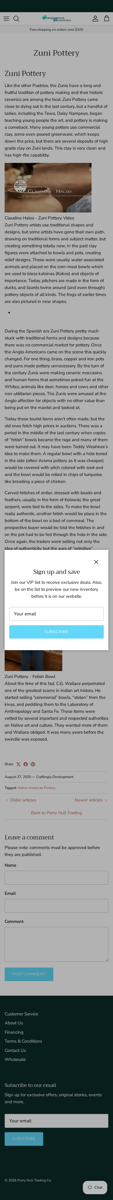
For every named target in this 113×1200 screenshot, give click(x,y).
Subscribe (56, 631)
